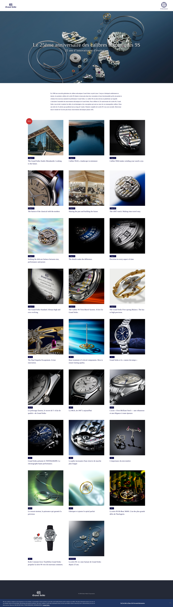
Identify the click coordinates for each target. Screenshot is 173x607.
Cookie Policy (46, 605)
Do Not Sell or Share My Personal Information (133, 603)
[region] (86, 603)
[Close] (170, 603)
